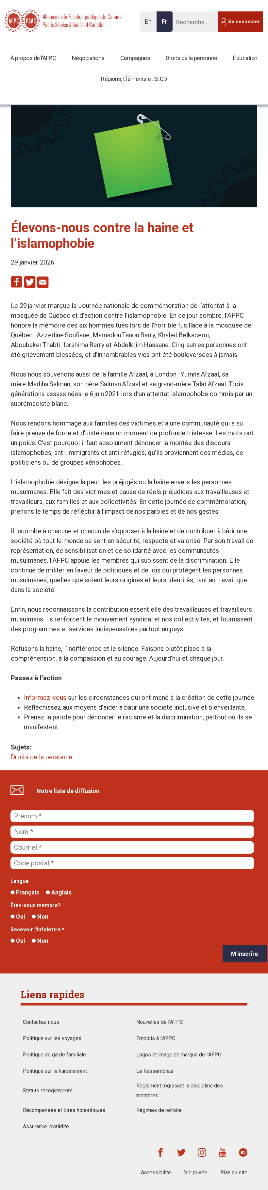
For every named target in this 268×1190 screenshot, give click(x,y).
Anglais (61, 892)
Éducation (245, 58)
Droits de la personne (191, 58)
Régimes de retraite (159, 1110)
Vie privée (195, 1172)
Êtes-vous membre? (35, 905)
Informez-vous (45, 697)
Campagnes (135, 58)
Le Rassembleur (155, 1071)
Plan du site (233, 1172)
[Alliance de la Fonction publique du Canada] (46, 20)
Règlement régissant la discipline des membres (179, 1091)
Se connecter (244, 21)
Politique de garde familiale (54, 1055)
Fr (166, 25)
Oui (20, 916)
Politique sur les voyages (52, 1038)
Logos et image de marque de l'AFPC (178, 1055)
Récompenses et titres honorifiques (64, 1110)
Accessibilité (156, 1172)
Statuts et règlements (48, 1090)
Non (42, 916)
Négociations (88, 58)
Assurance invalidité (46, 1126)
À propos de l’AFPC (33, 58)
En (149, 25)
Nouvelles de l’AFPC (159, 1022)
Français (27, 892)
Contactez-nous (41, 1022)
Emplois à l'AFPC (155, 1038)
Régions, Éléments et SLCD (134, 78)
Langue (19, 881)
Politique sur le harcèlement (55, 1071)
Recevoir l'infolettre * (37, 929)
